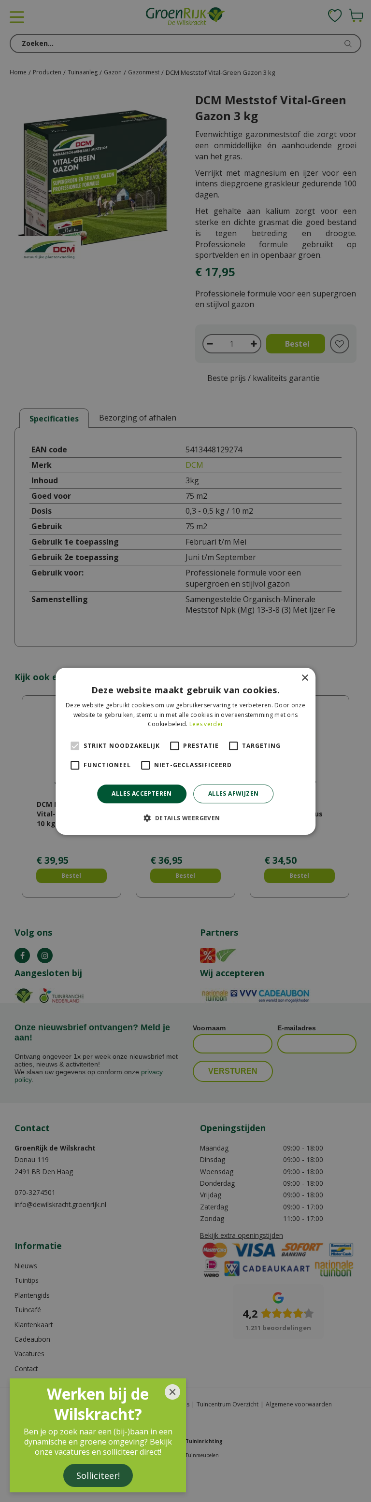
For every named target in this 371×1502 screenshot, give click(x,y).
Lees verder (206, 724)
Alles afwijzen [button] (233, 793)
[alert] (185, 751)
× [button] (304, 677)
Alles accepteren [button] (141, 793)
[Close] (172, 1392)
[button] (185, 818)
